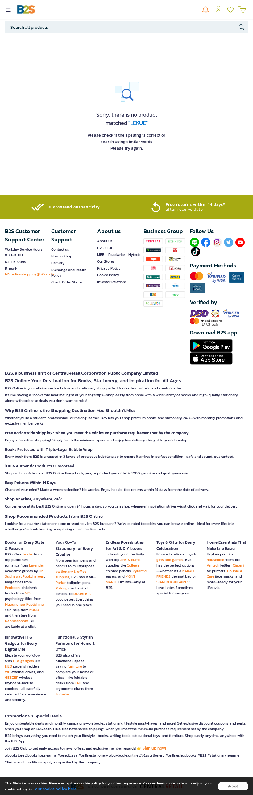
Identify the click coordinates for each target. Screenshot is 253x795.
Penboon (12, 587)
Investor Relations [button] (112, 282)
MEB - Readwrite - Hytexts (119, 254)
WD (7, 672)
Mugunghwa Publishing (24, 604)
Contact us (60, 249)
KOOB (34, 610)
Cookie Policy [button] (108, 275)
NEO (8, 666)
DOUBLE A (82, 594)
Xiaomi (238, 565)
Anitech (213, 565)
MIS (28, 593)
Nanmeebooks (17, 621)
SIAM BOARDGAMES (172, 582)
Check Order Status (67, 282)
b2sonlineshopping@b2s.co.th (29, 274)
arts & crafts (130, 560)
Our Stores (105, 261)
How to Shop (61, 256)
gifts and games (169, 560)
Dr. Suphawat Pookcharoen (24, 573)
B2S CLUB (105, 248)
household (215, 560)
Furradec (63, 694)
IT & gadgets (23, 661)
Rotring (62, 588)
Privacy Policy (109, 268)
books (28, 554)
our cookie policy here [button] (56, 789)
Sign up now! (154, 748)
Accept (233, 786)
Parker (61, 582)
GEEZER (11, 677)
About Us (105, 241)
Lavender (36, 565)
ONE (78, 683)
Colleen (133, 565)
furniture (75, 666)
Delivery (57, 263)
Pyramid (140, 571)
